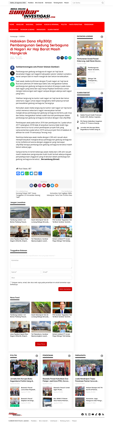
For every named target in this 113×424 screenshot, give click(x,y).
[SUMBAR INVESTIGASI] (32, 14)
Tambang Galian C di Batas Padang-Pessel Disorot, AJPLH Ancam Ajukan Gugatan (18, 221)
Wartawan (53, 421)
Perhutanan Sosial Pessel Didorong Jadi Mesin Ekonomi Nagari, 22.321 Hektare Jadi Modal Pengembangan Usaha (90, 60)
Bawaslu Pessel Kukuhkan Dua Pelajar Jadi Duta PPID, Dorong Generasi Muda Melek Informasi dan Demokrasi (56, 380)
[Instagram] (39, 185)
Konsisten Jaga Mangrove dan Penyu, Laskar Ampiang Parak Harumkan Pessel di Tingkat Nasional (94, 400)
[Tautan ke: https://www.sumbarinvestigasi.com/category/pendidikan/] (69, 355)
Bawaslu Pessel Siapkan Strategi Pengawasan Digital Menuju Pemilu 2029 (28, 400)
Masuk (74, 421)
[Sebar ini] (58, 57)
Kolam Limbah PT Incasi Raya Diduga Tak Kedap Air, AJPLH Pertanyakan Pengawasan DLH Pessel (61, 240)
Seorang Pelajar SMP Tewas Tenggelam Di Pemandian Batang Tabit (28, 194)
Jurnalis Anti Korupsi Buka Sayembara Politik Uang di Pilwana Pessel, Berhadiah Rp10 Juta (90, 128)
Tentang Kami (65, 421)
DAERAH (12, 58)
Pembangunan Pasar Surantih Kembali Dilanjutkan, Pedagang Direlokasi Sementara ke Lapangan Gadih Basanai (94, 69)
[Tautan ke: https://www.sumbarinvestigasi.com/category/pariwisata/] (102, 355)
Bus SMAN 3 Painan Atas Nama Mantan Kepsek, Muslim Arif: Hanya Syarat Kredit (61, 400)
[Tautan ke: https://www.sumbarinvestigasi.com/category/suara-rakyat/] (102, 93)
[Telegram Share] (66, 57)
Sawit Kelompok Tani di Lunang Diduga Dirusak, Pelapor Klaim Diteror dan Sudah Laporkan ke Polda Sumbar (41, 221)
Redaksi (34, 421)
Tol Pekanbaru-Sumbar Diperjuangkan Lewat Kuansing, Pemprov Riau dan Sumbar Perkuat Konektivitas (40, 240)
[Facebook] (31, 185)
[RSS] (56, 185)
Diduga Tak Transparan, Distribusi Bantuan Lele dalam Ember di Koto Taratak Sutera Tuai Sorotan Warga (95, 80)
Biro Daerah (43, 421)
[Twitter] (35, 185)
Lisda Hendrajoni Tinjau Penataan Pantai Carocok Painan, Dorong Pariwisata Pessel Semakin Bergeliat (86, 380)
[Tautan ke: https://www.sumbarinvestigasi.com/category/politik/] (36, 355)
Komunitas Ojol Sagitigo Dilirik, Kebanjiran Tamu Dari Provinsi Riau (59, 193)
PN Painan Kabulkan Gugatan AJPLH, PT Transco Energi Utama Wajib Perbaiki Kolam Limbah (91, 122)
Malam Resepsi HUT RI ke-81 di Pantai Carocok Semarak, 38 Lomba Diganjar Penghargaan (94, 389)
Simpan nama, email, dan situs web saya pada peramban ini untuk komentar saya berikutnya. (40, 283)
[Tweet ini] (62, 57)
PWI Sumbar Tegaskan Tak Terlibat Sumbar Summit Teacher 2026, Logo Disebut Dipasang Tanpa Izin (62, 221)
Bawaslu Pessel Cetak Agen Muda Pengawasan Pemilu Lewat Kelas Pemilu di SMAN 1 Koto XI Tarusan (62, 389)
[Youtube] (44, 185)
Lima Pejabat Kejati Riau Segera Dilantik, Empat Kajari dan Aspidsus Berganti (19, 240)
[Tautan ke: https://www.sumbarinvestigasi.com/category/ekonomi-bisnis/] (102, 36)
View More (41, 344)
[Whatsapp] (70, 57)
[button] (103, 3)
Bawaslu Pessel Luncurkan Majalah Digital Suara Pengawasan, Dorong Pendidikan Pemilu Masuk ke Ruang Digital (29, 389)
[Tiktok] (48, 185)
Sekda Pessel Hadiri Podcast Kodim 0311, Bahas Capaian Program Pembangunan (90, 116)
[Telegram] (52, 185)
